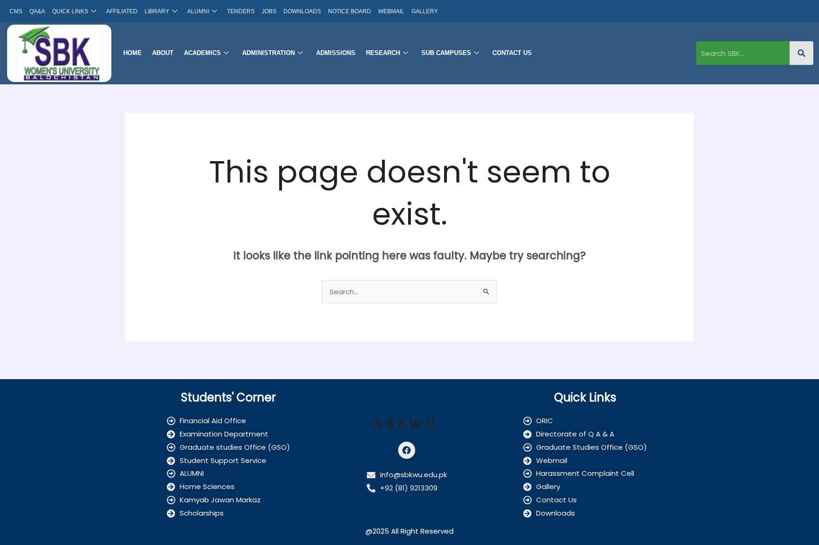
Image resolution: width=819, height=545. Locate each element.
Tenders (241, 11)
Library (157, 11)
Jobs (269, 11)
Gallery (424, 11)
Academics (202, 52)
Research (383, 52)
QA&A (37, 11)
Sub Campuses (446, 52)
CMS (15, 11)
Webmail (391, 11)
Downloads (302, 11)
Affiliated (121, 11)
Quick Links (70, 11)
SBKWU (407, 423)
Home (132, 52)
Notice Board (349, 11)
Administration (268, 52)
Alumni (198, 11)
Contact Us (512, 52)
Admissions (335, 52)
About (162, 52)
